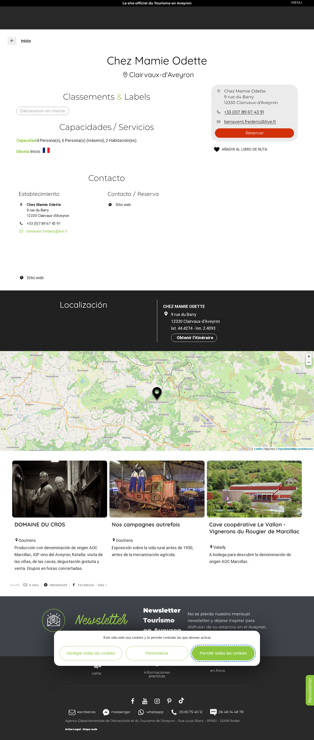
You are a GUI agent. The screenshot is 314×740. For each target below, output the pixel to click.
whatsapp (154, 712)
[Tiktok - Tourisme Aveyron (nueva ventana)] (181, 700)
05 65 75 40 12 (191, 712)
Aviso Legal (73, 729)
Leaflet (258, 448)
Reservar (254, 132)
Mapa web (90, 729)
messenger (58, 585)
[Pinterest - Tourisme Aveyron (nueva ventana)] (169, 700)
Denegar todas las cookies (90, 653)
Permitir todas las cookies (223, 653)
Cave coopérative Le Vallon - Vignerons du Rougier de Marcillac (254, 528)
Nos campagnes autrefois (146, 524)
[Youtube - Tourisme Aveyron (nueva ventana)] (145, 700)
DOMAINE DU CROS (39, 524)
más (101, 585)
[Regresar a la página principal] (12, 41)
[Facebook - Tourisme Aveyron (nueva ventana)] (133, 700)
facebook (85, 585)
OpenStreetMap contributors (295, 448)
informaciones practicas (157, 674)
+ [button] (309, 356)
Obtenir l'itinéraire (195, 337)
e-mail (34, 585)
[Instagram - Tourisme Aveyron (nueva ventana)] (157, 700)
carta (96, 673)
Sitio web (123, 205)
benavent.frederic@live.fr (250, 121)
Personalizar (157, 653)
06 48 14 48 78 (231, 712)
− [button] (309, 362)
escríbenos (86, 712)
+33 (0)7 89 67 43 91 (244, 112)
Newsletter (310, 690)
